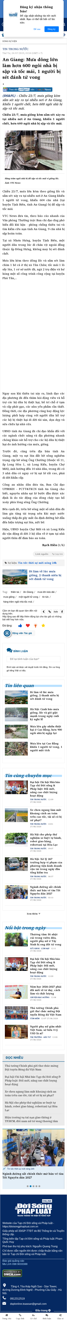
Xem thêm (32, 913)
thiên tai (15, 591)
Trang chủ (6, 1318)
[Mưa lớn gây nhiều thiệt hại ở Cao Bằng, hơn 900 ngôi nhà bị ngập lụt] (16, 731)
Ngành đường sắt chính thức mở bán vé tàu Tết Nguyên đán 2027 (45, 890)
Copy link (20, 1318)
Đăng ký (51, 29)
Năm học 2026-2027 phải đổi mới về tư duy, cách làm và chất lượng (45, 990)
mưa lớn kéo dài (45, 591)
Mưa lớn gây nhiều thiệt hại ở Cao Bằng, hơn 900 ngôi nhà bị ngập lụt (46, 730)
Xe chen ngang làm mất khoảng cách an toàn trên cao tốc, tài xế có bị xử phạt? (46, 815)
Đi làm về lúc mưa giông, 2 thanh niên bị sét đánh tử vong (45, 575)
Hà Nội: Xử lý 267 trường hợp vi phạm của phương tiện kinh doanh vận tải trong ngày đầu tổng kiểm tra (46, 865)
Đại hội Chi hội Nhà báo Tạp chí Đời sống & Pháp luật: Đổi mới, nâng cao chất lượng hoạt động (45, 788)
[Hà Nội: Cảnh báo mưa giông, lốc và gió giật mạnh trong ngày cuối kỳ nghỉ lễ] (16, 714)
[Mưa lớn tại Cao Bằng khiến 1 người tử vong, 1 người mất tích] (16, 748)
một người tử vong (28, 596)
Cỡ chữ (33, 1318)
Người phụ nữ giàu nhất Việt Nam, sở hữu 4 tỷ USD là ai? (45, 1030)
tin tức (45, 596)
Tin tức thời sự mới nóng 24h (37, 563)
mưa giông (8, 596)
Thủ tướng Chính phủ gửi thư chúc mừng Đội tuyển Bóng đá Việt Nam (45, 1011)
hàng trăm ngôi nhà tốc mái (17, 601)
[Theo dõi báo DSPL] (33, 89)
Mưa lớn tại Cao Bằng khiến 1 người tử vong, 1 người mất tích (46, 747)
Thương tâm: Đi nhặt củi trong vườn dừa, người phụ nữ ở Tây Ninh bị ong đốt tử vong (45, 939)
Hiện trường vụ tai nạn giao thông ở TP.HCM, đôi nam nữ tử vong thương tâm (31, 1119)
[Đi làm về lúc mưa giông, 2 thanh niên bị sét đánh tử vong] (14, 576)
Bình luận (47, 1318)
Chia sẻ (60, 1318)
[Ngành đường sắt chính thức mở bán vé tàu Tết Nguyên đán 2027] (33, 1147)
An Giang (28, 591)
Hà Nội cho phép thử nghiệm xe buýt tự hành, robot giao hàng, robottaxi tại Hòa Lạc (46, 839)
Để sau (37, 29)
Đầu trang (41, 1310)
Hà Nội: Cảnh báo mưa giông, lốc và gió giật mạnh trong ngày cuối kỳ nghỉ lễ (44, 714)
